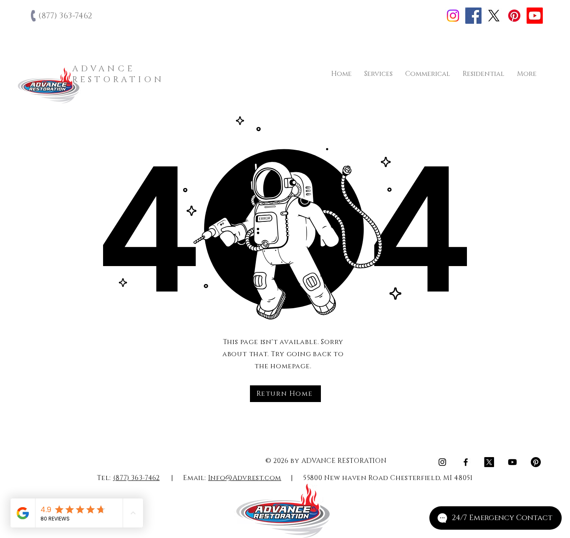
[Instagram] (453, 16)
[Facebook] (473, 16)
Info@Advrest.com (244, 478)
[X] (494, 16)
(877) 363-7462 (136, 478)
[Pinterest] (514, 16)
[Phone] (34, 16)
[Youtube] (535, 16)
